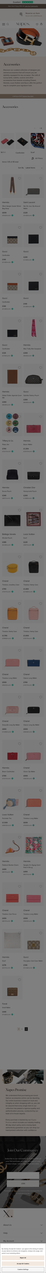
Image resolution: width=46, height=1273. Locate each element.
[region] (23, 1258)
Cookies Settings (23, 1269)
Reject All (23, 1258)
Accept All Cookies (23, 1264)
